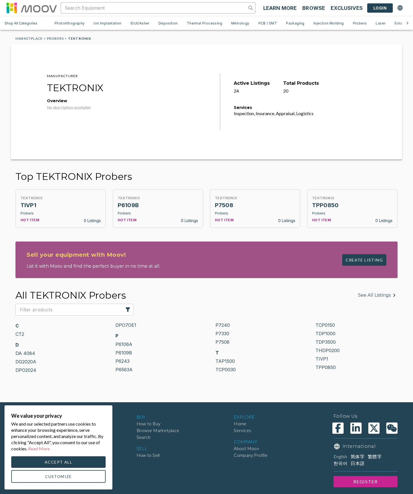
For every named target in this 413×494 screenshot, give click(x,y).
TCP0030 (225, 369)
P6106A (123, 344)
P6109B (123, 353)
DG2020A (25, 362)
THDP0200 (328, 350)
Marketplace (29, 38)
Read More (39, 448)
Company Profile (250, 455)
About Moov (246, 448)
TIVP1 (322, 359)
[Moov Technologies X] (374, 428)
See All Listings (374, 295)
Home (240, 423)
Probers (55, 38)
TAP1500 (225, 361)
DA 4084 (25, 353)
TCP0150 (325, 325)
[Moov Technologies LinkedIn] (356, 428)
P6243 (122, 361)
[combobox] (154, 8)
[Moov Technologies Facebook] (338, 428)
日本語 (357, 463)
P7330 (222, 333)
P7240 (222, 325)
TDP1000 (325, 333)
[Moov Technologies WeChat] (392, 428)
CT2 (19, 334)
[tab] (69, 23)
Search (144, 437)
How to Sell (148, 455)
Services (242, 430)
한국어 (340, 463)
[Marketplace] (31, 8)
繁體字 (375, 456)
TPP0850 (326, 367)
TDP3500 (326, 342)
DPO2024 (25, 370)
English (340, 456)
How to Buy (149, 423)
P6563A (124, 369)
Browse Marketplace (158, 430)
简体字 (357, 456)
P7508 (222, 342)
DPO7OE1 (125, 325)
